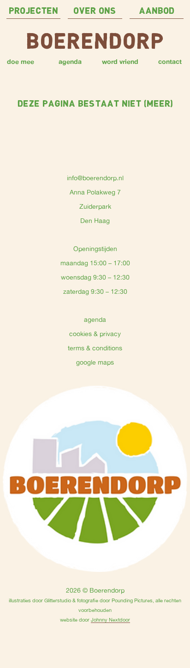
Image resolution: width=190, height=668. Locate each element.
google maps (95, 362)
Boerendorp (95, 42)
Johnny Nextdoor (110, 619)
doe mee (20, 61)
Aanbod (156, 11)
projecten (33, 11)
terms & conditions (95, 348)
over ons (94, 11)
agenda (70, 61)
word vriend (120, 61)
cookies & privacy (95, 333)
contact (170, 61)
